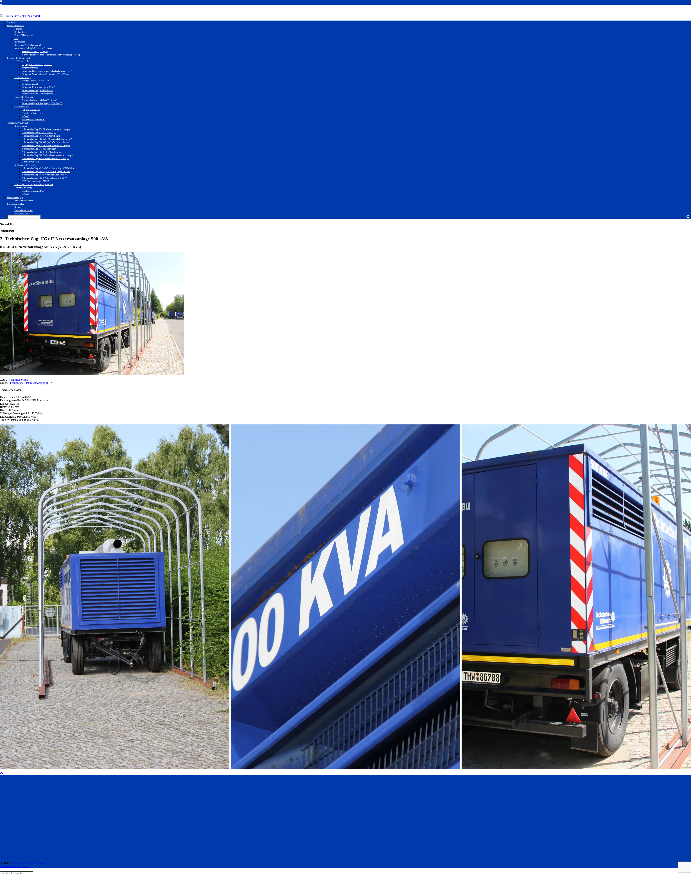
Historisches (19, 42)
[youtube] (7, 231)
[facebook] (4, 231)
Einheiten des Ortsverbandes (19, 58)
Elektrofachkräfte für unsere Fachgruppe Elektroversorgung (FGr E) (51, 55)
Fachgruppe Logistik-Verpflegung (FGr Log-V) (42, 103)
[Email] (12, 231)
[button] (1, 4)
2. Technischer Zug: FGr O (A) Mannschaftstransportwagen (47, 155)
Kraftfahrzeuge (20, 126)
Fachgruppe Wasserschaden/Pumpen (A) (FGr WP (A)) (45, 74)
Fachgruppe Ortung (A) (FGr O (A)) (37, 90)
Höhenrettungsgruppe (31, 110)
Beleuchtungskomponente (33, 113)
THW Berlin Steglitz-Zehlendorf (27, 863)
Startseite (11, 22)
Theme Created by (15, 866)
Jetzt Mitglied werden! (23, 200)
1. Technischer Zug (22, 61)
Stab (16, 38)
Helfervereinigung (15, 197)
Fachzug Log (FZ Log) (24, 97)
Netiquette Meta (21, 213)
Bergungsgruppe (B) (30, 67)
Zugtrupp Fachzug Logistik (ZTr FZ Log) (39, 100)
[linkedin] (10, 231)
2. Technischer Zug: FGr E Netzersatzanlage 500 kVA (44, 174)
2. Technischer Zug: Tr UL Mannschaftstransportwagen (45, 158)
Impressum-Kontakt (15, 204)
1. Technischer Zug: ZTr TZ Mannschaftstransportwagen (46, 129)
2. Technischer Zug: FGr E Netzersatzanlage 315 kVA (44, 178)
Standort (18, 29)
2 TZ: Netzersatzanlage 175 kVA (35, 181)
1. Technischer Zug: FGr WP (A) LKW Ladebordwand (45, 142)
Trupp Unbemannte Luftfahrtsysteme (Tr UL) (41, 93)
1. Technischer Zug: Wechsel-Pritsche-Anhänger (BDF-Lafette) (48, 168)
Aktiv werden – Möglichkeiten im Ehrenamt (33, 48)
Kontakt (17, 207)
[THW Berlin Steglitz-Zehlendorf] (20, 15)
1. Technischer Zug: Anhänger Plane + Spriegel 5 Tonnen (46, 171)
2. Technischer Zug (22, 77)
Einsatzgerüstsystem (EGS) (33, 119)
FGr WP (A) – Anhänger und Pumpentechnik (33, 184)
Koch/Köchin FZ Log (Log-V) (35, 51)
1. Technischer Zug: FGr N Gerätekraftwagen (41, 136)
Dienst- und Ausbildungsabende (28, 45)
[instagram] (1, 231)
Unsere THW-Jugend (23, 35)
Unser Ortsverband (15, 25)
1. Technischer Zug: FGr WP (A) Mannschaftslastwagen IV (47, 139)
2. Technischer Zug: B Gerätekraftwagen (39, 149)
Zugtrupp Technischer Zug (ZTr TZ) (37, 64)
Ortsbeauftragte (21, 32)
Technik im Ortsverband (17, 123)
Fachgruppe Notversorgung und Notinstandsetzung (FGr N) (47, 71)
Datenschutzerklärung (23, 210)
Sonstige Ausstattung (23, 187)
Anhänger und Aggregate (25, 165)
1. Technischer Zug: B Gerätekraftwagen (39, 132)
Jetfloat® (25, 116)
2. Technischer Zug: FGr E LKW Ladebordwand (42, 152)
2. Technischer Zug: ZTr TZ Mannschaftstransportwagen (46, 145)
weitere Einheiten (21, 106)
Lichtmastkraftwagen (30, 162)
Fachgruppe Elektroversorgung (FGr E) (38, 87)
